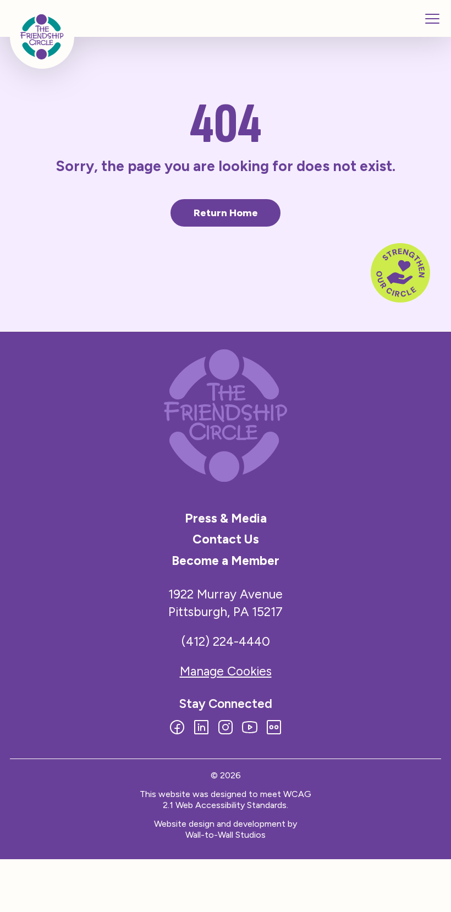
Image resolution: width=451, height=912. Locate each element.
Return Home (226, 213)
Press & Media (226, 518)
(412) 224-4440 (226, 641)
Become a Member (225, 560)
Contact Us (226, 539)
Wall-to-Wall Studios (225, 834)
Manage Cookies (226, 671)
